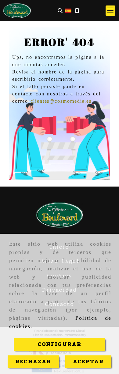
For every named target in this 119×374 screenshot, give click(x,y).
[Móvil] (77, 11)
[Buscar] (60, 11)
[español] (68, 10)
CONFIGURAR (60, 344)
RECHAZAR (33, 361)
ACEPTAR (88, 361)
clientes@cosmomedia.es (61, 101)
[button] (110, 10)
